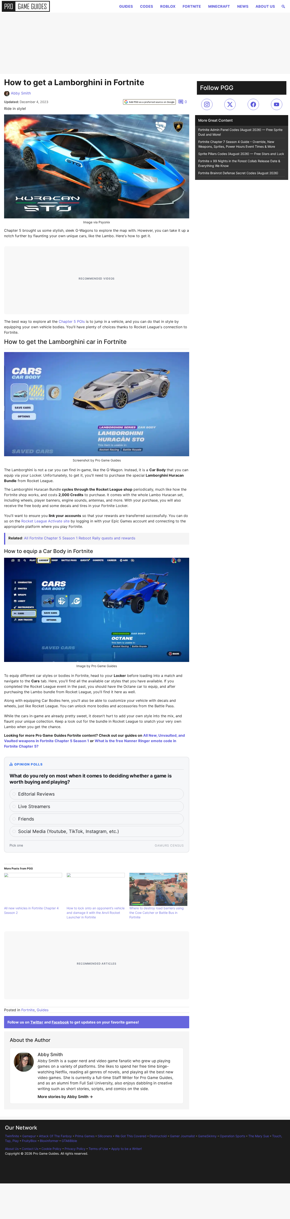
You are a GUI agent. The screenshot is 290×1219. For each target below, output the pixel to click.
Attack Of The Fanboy (55, 1136)
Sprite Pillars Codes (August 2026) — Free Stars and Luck (241, 154)
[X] (230, 104)
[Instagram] (207, 104)
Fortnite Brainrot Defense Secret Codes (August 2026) (238, 173)
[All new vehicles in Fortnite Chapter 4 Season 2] (33, 889)
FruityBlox (29, 1141)
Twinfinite (12, 1136)
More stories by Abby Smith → (65, 1096)
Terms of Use (98, 1149)
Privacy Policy (75, 1149)
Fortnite (192, 6)
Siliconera (105, 1136)
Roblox (167, 6)
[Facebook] (253, 104)
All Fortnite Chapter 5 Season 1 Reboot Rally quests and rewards (79, 538)
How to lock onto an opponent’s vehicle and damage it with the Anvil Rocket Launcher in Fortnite (96, 912)
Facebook (60, 1022)
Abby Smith (21, 93)
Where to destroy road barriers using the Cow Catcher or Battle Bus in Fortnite (156, 912)
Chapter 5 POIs (72, 321)
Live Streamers (34, 806)
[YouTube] (276, 104)
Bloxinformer (49, 1141)
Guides (126, 6)
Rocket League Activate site (45, 521)
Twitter (36, 1022)
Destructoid (158, 1136)
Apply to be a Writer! (126, 1149)
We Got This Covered (130, 1136)
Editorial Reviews (36, 794)
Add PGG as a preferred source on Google (151, 102)
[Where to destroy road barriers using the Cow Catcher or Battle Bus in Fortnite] (158, 889)
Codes (146, 6)
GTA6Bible (69, 1141)
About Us (265, 6)
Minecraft (219, 6)
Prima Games (84, 1136)
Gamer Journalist (182, 1136)
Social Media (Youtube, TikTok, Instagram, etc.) (68, 831)
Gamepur (29, 1136)
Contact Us (30, 1149)
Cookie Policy (51, 1149)
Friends (26, 819)
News (242, 6)
